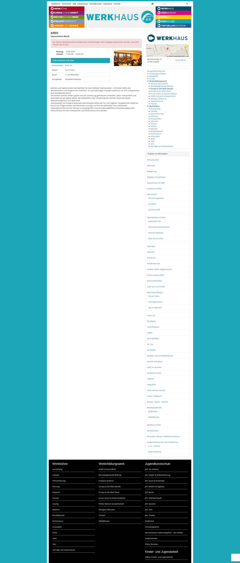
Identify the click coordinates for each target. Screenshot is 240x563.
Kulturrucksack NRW (155, 275)
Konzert (153, 124)
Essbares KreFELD (154, 188)
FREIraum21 (152, 194)
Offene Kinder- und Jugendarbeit (159, 557)
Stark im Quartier (154, 367)
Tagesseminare (156, 101)
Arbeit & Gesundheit (159, 83)
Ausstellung (155, 108)
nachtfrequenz (153, 327)
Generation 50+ (154, 221)
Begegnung (151, 171)
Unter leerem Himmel (156, 390)
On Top (150, 344)
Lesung (153, 126)
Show (152, 139)
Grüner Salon (153, 296)
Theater (153, 103)
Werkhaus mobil (154, 425)
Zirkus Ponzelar (151, 544)
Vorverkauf (66, 4)
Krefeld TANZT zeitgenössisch (159, 269)
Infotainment (155, 119)
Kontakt (117, 4)
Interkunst (151, 258)
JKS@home (152, 411)
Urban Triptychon (154, 396)
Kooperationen (151, 538)
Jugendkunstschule (157, 71)
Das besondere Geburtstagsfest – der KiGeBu (164, 532)
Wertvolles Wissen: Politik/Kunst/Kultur (163, 436)
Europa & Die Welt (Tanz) (160, 91)
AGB (74, 4)
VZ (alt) (152, 78)
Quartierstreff (154, 209)
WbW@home (153, 417)
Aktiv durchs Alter (155, 238)
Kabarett (154, 121)
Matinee (153, 129)
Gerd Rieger (70, 70)
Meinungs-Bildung (154, 292)
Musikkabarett (156, 131)
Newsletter (55, 4)
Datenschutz (83, 4)
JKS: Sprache (150, 504)
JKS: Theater (150, 515)
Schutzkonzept (96, 4)
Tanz (152, 144)
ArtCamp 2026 (153, 160)
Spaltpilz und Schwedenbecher (160, 356)
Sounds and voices (155, 361)
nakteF (149, 332)
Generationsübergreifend (159, 227)
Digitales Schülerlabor (156, 177)
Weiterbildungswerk (158, 81)
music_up (151, 315)
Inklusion (151, 252)
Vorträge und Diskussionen (161, 146)
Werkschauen (152, 430)
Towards (150, 379)
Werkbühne (154, 106)
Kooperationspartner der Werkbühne (162, 442)
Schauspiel (155, 136)
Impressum (107, 4)
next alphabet (153, 338)
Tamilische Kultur (154, 373)
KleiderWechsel (153, 263)
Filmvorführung (157, 113)
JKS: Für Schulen (152, 469)
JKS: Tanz (148, 509)
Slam (152, 141)
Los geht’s (152, 204)
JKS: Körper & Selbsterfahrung (157, 475)
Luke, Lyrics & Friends (156, 286)
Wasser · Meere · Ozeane (157, 402)
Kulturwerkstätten (154, 281)
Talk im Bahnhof (155, 307)
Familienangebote (155, 233)
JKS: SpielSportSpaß (153, 498)
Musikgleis (151, 321)
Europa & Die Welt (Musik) (161, 88)
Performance (155, 134)
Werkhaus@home (154, 407)
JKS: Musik (149, 492)
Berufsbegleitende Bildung (161, 86)
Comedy (153, 111)
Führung (154, 116)
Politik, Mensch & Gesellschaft (163, 96)
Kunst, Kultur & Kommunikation (163, 93)
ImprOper (151, 246)
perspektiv (151, 350)
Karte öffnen (180, 60)
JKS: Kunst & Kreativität (154, 481)
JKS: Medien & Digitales (154, 486)
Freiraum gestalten (156, 198)
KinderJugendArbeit (157, 73)
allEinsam (151, 165)
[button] (148, 71)
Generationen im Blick (156, 217)
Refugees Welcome (158, 98)
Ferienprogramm (152, 527)
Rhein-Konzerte (154, 452)
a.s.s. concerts (154, 446)
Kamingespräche (155, 302)
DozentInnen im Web (156, 183)
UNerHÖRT (151, 384)
